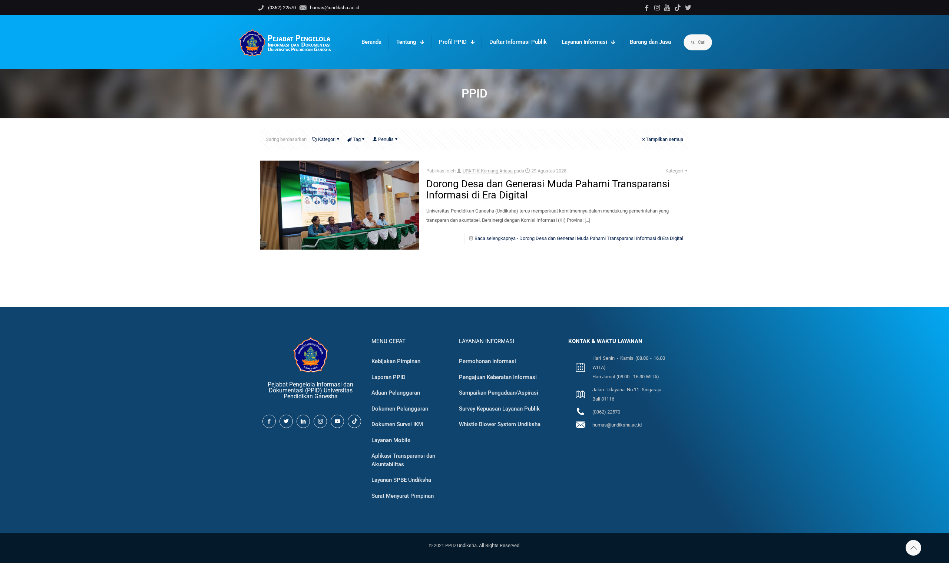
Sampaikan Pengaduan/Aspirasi (498, 392)
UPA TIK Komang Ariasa (488, 171)
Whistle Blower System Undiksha (499, 424)
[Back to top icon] (913, 548)
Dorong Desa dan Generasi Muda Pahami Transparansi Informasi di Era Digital (548, 189)
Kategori (326, 139)
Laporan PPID (388, 377)
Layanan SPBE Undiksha (401, 480)
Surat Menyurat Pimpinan (402, 496)
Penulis (386, 139)
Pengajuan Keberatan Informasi (498, 377)
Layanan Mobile (390, 440)
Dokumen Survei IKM (397, 424)
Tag (357, 139)
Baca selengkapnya (578, 238)
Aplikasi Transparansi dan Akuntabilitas (403, 460)
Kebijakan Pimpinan (395, 361)
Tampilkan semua (664, 139)
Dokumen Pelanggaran (399, 408)
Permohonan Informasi (487, 361)
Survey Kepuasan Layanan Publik (499, 408)
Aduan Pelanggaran (395, 392)
